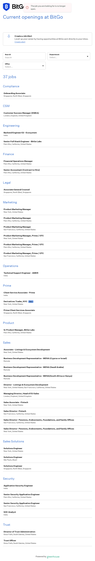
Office (7, 64)
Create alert (20, 42)
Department (54, 54)
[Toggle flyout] (87, 56)
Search (8, 54)
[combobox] (49, 57)
